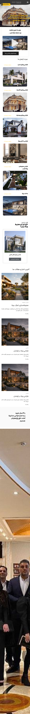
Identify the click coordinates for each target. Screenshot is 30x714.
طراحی (27, 348)
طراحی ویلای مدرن (23, 65)
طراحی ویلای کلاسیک (22, 90)
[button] (27, 2)
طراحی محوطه (25, 302)
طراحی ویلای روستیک (22, 115)
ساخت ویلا (25, 194)
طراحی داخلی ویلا (23, 141)
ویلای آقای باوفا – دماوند (15, 255)
